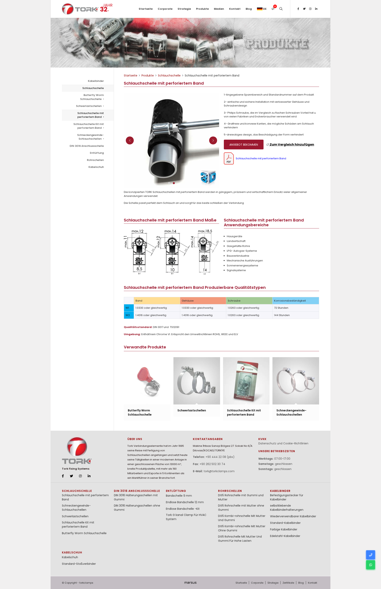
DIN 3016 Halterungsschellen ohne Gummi (137, 508)
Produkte (202, 9)
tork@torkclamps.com (219, 471)
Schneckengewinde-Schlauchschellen (90, 137)
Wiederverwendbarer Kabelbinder (293, 516)
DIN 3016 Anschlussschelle (87, 146)
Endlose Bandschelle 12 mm (185, 502)
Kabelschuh (96, 167)
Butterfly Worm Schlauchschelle (92, 97)
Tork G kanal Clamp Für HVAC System (186, 517)
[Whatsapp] (370, 564)
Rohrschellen (95, 160)
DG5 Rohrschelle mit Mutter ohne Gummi (241, 508)
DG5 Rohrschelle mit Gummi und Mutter (241, 497)
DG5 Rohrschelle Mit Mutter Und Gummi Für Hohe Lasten (240, 539)
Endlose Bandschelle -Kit (183, 509)
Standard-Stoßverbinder (79, 564)
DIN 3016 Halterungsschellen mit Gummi (136, 497)
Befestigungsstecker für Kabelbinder (286, 497)
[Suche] (281, 9)
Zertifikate (288, 582)
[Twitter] (304, 9)
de (265, 9)
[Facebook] (298, 9)
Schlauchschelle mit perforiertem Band (90, 115)
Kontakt (235, 9)
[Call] (370, 554)
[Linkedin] (316, 9)
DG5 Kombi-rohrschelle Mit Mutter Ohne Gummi (241, 528)
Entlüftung (97, 153)
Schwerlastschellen (89, 106)
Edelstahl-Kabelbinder (285, 536)
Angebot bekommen (243, 145)
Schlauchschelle (93, 88)
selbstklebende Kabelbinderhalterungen (286, 508)
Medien (219, 9)
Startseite (146, 9)
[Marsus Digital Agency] (190, 582)
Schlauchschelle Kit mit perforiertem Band (88, 126)
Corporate (165, 9)
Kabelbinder (96, 81)
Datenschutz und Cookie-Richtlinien (283, 443)
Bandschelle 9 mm (179, 496)
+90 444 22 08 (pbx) (220, 457)
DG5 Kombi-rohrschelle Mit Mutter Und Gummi (241, 518)
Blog (249, 9)
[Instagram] (310, 9)
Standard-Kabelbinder (285, 523)
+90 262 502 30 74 (212, 464)
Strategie (184, 9)
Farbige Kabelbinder (283, 529)
